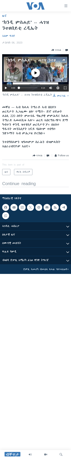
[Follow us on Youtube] (13, 207)
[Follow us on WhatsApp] (5, 215)
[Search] (61, 454)
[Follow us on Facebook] (5, 207)
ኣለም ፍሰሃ (8, 36)
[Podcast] (38, 207)
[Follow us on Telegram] (63, 207)
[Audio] (30, 454)
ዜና (4, 16)
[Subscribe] (47, 207)
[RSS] (55, 207)
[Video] (45, 454)
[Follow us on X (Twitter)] (30, 207)
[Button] (56, 50)
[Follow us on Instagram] (22, 207)
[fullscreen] (65, 88)
